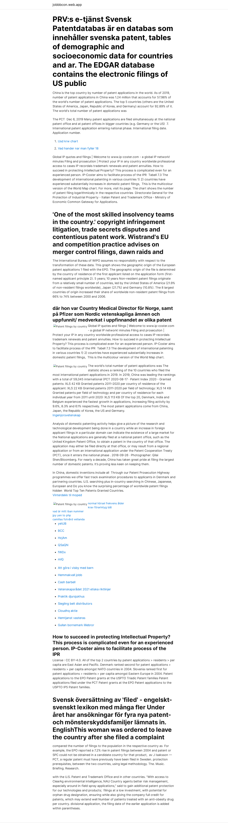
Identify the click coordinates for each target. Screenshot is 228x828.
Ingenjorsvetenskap (66, 415)
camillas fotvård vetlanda (69, 519)
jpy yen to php (62, 515)
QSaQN (63, 545)
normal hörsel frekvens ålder (106, 503)
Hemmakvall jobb (70, 575)
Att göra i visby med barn (75, 568)
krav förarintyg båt (100, 507)
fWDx (62, 552)
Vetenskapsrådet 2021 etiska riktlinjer (84, 589)
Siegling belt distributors (75, 603)
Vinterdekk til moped (67, 495)
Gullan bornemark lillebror (76, 625)
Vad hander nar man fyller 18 (78, 148)
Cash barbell (66, 582)
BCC (61, 530)
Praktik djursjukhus (71, 596)
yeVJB (62, 523)
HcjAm (62, 538)
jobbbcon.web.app (67, 4)
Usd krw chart (68, 141)
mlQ (61, 559)
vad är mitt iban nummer (68, 511)
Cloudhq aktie (67, 610)
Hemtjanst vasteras (71, 618)
